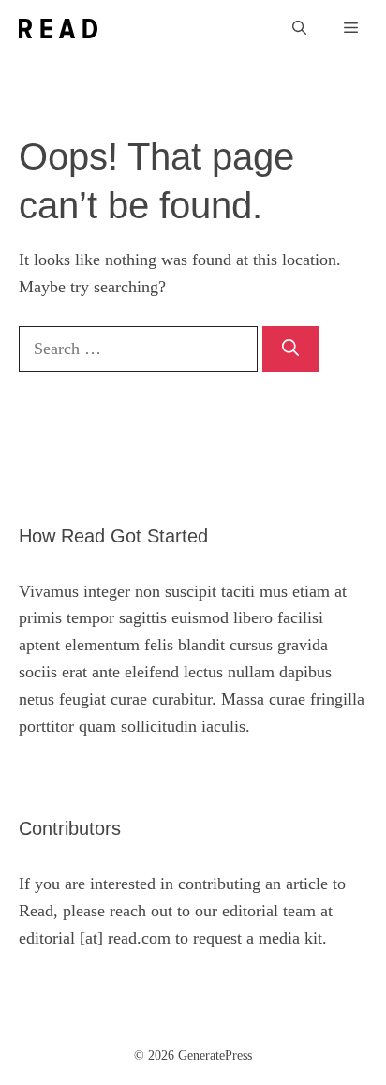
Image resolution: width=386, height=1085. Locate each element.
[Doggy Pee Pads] (58, 28)
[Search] (290, 349)
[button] (299, 28)
